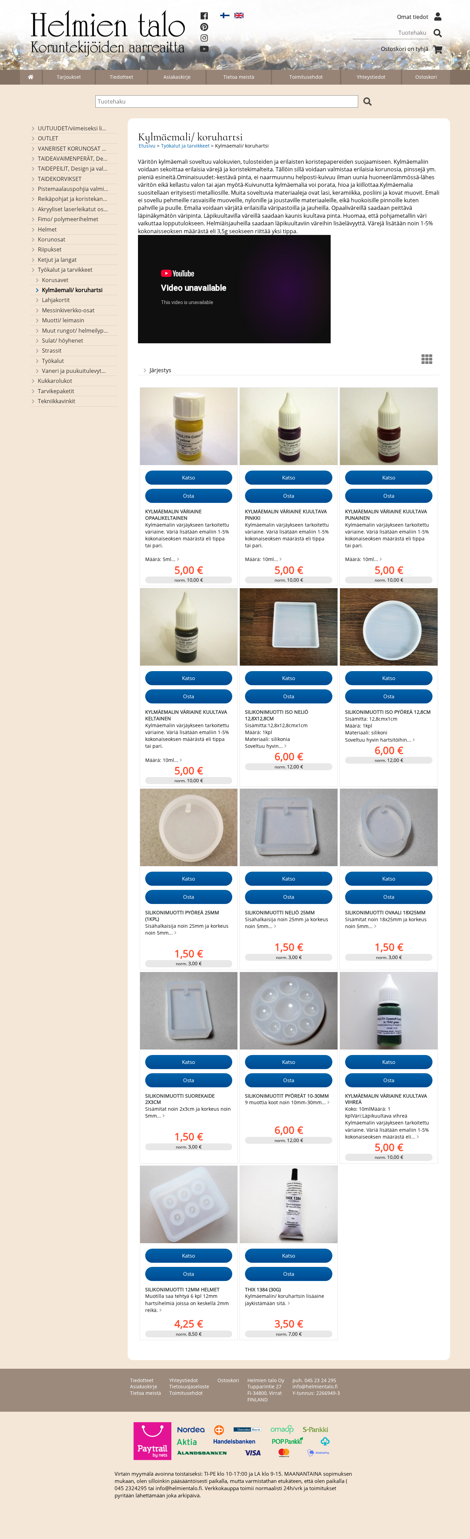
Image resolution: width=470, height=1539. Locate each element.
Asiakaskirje (177, 77)
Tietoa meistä (238, 77)
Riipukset (50, 249)
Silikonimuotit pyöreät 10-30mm (287, 1096)
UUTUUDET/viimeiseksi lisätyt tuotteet (73, 128)
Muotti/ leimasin (63, 320)
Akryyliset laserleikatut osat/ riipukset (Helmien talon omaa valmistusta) (73, 209)
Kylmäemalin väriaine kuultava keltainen (186, 715)
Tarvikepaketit (56, 391)
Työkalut (53, 361)
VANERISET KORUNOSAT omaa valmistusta (73, 148)
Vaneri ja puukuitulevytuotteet (75, 371)
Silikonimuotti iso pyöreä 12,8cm (388, 712)
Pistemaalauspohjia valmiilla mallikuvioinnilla (73, 189)
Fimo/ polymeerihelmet (68, 219)
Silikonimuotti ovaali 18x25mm (385, 912)
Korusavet (55, 280)
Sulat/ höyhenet (62, 340)
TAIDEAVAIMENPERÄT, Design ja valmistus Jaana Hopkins (73, 158)
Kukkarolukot (55, 381)
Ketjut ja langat (57, 259)
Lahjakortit (56, 300)
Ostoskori (426, 77)
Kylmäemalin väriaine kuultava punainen (386, 514)
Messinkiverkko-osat (68, 310)
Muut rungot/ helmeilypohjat (75, 330)
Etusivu (147, 145)
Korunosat (51, 239)
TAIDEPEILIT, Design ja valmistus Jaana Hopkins (73, 168)
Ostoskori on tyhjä (404, 49)
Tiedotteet (121, 77)
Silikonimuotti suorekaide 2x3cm (180, 1099)
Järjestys (160, 370)
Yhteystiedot (371, 77)
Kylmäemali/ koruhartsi (72, 290)
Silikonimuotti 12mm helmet (182, 1289)
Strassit (52, 350)
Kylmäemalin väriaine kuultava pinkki (286, 514)
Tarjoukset (69, 77)
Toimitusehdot (306, 77)
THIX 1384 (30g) (263, 1289)
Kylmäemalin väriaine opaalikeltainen (173, 514)
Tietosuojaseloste (189, 1386)
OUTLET (48, 138)
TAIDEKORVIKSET (60, 179)
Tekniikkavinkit (56, 401)
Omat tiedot (412, 17)
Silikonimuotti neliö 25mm (280, 912)
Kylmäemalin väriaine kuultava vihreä (386, 1099)
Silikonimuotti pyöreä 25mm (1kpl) (182, 915)
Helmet (47, 229)
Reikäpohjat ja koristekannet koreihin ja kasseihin (73, 199)
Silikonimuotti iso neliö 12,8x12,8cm (276, 715)
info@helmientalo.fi (315, 1386)
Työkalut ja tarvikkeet (65, 269)
